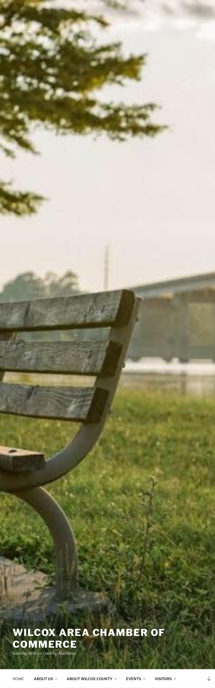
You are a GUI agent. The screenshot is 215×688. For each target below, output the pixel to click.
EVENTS (133, 678)
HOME (18, 678)
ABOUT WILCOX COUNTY (89, 678)
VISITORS (163, 678)
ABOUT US (43, 678)
